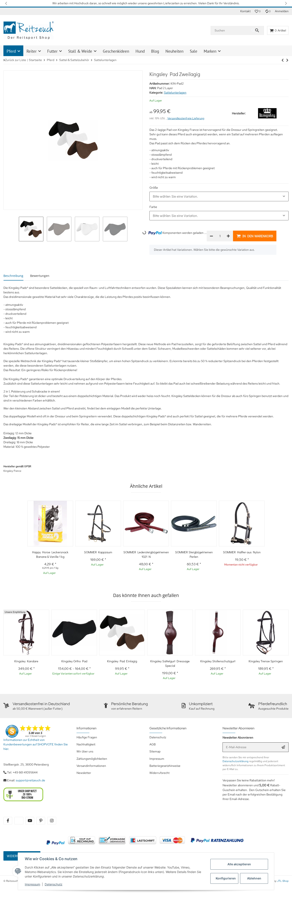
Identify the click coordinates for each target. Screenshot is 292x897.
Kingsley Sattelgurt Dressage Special (170, 663)
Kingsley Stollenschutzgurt (217, 661)
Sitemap (155, 751)
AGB (152, 744)
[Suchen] (257, 30)
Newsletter (84, 773)
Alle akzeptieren (239, 864)
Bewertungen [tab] (39, 276)
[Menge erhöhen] (228, 236)
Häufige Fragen (87, 737)
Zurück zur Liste (15, 60)
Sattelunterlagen (175, 92)
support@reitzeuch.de (30, 780)
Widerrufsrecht (159, 773)
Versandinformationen (91, 766)
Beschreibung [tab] (13, 276)
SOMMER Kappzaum (98, 552)
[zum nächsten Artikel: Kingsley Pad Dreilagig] (282, 60)
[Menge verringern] (211, 236)
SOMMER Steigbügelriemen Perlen (194, 554)
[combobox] (219, 196)
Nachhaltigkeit (86, 744)
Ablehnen (254, 878)
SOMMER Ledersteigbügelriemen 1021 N (146, 554)
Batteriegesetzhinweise (164, 766)
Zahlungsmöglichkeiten (92, 759)
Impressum (32, 884)
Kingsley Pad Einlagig (122, 661)
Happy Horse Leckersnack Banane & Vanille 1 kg (50, 554)
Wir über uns (85, 751)
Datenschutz (53, 884)
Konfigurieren (226, 878)
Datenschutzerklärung (235, 761)
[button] (6, 3)
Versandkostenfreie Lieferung (185, 118)
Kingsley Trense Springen (266, 661)
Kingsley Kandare (26, 661)
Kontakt (245, 11)
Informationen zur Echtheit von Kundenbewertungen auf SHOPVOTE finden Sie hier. (35, 744)
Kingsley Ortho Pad (74, 661)
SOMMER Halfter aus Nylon (242, 552)
